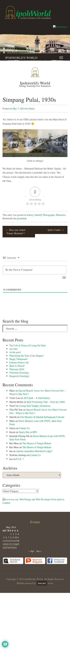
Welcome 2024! (16, 369)
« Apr (31, 551)
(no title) (13, 348)
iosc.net (42, 583)
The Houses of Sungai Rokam (36, 443)
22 (11, 544)
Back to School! (17, 365)
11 (18, 537)
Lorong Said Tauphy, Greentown (34, 405)
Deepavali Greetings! (19, 376)
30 (13, 547)
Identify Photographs (44, 214)
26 (4, 547)
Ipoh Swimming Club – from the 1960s (46, 401)
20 (6, 544)
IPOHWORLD (28, 12)
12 (4, 540)
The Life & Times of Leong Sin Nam (27, 345)
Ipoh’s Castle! (56, 229)
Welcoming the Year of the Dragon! (26, 355)
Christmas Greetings (19, 372)
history (30, 214)
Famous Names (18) (19, 362)
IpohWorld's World (21, 58)
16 (13, 540)
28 (8, 547)
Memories (61, 214)
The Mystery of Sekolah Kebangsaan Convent (42, 417)
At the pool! (15, 352)
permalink (22, 218)
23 (13, 544)
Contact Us (24, 428)
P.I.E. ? (20, 459)
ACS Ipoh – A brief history (37, 398)
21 (8, 544)
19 (4, 544)
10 (15, 537)
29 (11, 547)
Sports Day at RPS (28, 432)
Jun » (38, 551)
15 (11, 540)
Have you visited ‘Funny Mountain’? (15, 231)
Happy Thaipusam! (18, 359)
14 (8, 540)
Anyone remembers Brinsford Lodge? (34, 451)
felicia (31, 108)
